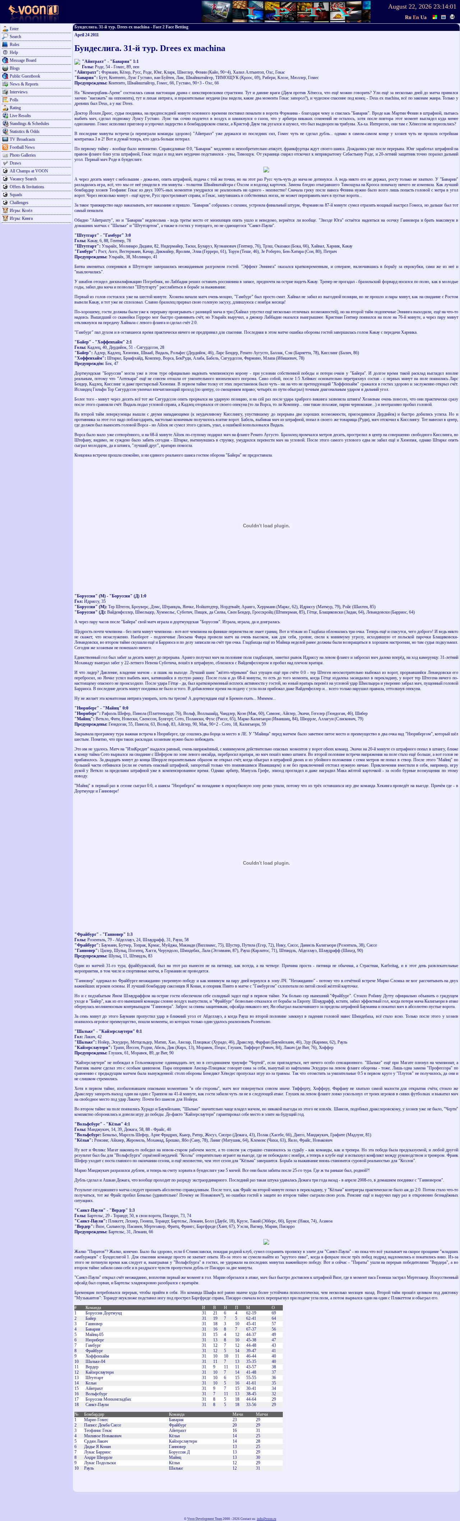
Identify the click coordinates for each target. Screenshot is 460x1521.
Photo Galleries (23, 155)
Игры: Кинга (21, 218)
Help (14, 52)
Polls (14, 99)
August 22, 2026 (410, 6)
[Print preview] (452, 16)
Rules (14, 44)
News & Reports (24, 84)
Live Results (20, 115)
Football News (22, 147)
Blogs (15, 68)
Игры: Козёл (21, 210)
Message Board (23, 60)
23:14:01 (444, 6)
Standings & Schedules (29, 123)
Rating (15, 107)
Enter (14, 28)
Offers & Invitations (27, 186)
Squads (16, 194)
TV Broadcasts (22, 139)
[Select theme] (435, 16)
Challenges (19, 202)
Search (15, 36)
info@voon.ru (266, 1519)
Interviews (19, 91)
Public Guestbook (25, 76)
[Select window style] (443, 16)
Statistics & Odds (25, 131)
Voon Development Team (204, 1519)
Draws (15, 163)
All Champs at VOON (29, 171)
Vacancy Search (23, 178)
